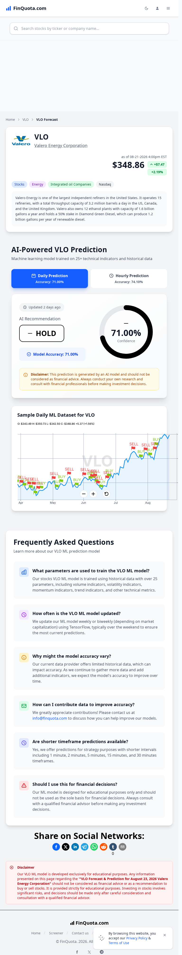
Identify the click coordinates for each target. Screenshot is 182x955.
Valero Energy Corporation (60, 145)
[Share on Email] (122, 847)
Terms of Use (119, 943)
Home (10, 119)
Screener (56, 933)
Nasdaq (105, 184)
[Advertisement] (91, 76)
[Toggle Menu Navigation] (168, 8)
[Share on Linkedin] (75, 847)
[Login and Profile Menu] (157, 8)
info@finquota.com (49, 718)
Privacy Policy (136, 938)
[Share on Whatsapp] (94, 847)
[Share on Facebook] (56, 847)
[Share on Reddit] (103, 847)
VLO (26, 119)
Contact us (80, 933)
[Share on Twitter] (65, 847)
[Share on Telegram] (84, 847)
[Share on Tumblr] (113, 847)
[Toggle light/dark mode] (146, 8)
